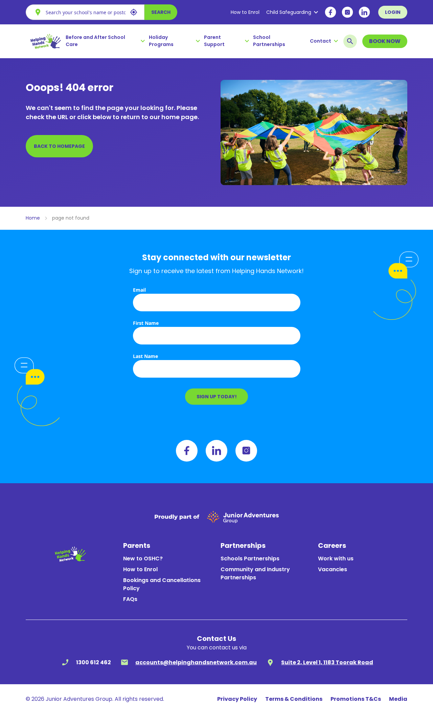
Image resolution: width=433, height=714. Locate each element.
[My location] (134, 12)
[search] (350, 41)
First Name (146, 323)
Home (33, 218)
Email (139, 290)
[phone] (65, 662)
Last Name (145, 356)
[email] (124, 662)
